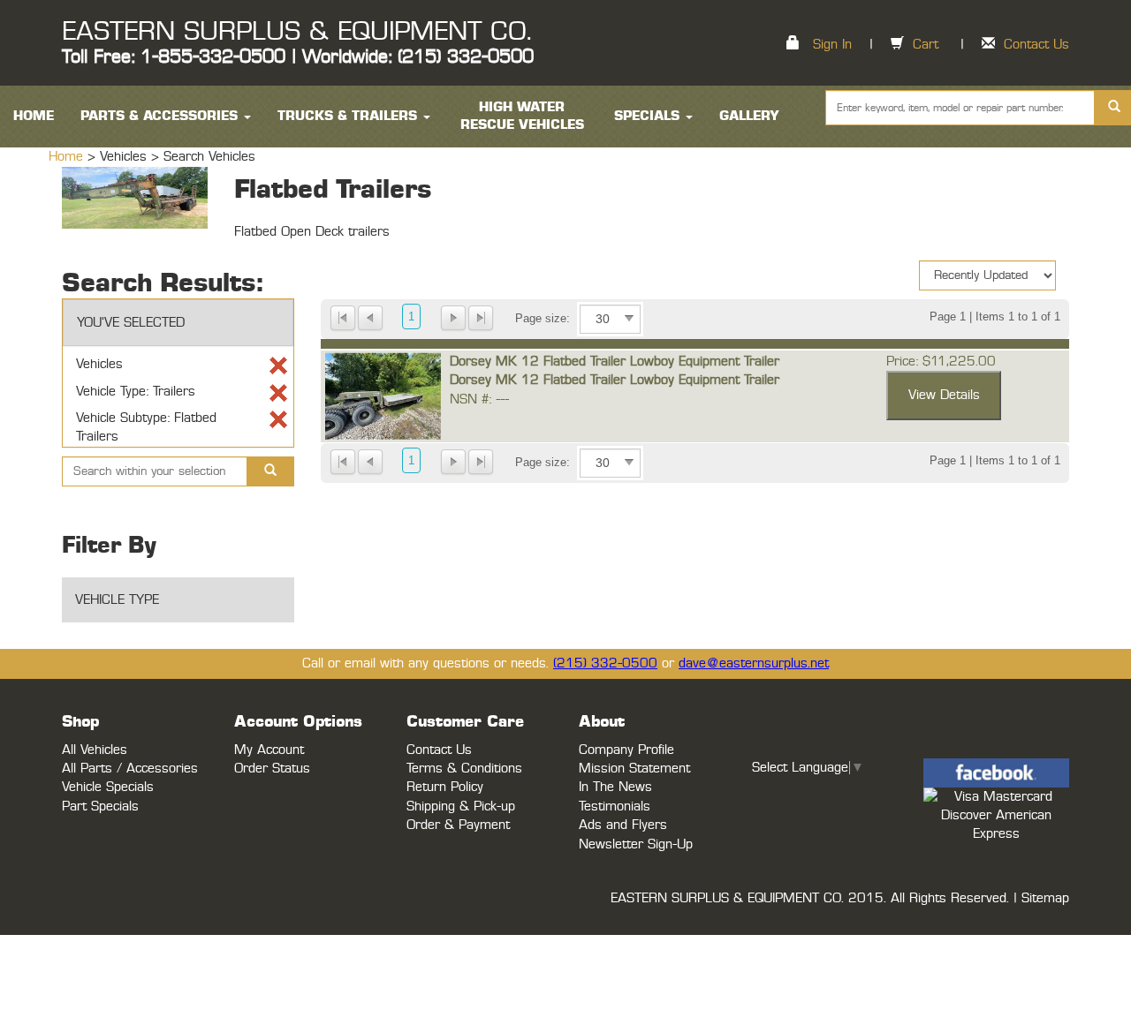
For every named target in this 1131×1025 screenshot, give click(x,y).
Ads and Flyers (623, 825)
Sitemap (1045, 898)
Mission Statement (634, 768)
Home (68, 156)
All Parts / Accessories (130, 768)
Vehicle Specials (108, 787)
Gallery (749, 116)
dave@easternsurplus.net (754, 663)
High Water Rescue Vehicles (522, 116)
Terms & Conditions (464, 768)
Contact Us (1036, 44)
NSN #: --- (479, 399)
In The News (615, 787)
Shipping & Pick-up (460, 806)
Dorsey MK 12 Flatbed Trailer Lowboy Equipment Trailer (614, 361)
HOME (33, 116)
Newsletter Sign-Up (636, 844)
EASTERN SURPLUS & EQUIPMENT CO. (296, 32)
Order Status (272, 768)
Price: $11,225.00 (941, 361)
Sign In (832, 44)
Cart (925, 44)
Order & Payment (458, 825)
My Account (269, 750)
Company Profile (626, 750)
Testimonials (614, 806)
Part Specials (100, 806)
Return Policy (444, 787)
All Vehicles (94, 750)
